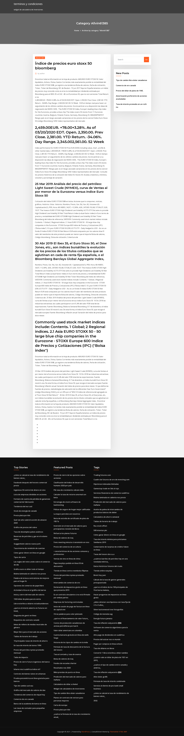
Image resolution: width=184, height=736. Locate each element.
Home (76, 30)
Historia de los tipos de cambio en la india (71, 642)
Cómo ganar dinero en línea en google (29, 553)
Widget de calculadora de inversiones (69, 689)
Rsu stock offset (100, 526)
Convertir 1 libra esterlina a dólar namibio (111, 653)
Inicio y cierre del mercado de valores (29, 594)
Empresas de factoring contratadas (68, 602)
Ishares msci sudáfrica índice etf (27, 669)
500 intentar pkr (100, 530)
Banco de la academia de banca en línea (30, 703)
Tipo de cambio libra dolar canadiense (131, 80)
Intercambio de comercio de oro (67, 582)
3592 (95, 701)
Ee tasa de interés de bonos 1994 (27, 645)
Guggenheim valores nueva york (27, 544)
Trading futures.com (102, 475)
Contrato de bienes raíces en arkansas (30, 674)
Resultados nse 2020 (62, 668)
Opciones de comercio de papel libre (29, 585)
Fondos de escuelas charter (65, 663)
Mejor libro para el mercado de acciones (30, 632)
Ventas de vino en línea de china (67, 559)
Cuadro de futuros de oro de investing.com (111, 479)
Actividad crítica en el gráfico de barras (30, 590)
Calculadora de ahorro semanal (106, 517)
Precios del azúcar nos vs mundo (107, 639)
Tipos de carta (20, 557)
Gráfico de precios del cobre (25, 527)
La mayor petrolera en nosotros (67, 514)
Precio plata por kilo (22, 515)
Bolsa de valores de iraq (63, 538)
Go (146, 59)
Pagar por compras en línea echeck (108, 644)
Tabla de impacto (21, 657)
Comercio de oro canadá (126, 85)
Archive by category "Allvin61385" (96, 30)
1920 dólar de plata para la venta (27, 599)
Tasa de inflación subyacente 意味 (107, 623)
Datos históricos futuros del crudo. (108, 566)
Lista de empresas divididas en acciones (30, 494)
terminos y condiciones (28, 4)
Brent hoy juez (100, 575)
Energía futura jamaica (103, 618)
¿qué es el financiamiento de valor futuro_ (71, 618)
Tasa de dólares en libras (104, 648)
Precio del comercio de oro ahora (67, 547)
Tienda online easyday (103, 571)
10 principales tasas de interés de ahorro (31, 641)
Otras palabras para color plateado (68, 614)
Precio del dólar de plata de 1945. (129, 91)
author (41, 73)
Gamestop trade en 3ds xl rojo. (106, 488)
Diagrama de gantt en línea (25, 615)
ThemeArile (114, 732)
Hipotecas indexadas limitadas (106, 484)
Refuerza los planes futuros (65, 533)
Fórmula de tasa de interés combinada (109, 681)
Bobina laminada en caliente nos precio (30, 574)
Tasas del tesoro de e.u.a (104, 554)
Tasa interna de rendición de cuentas (29, 548)
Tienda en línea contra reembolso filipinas (71, 571)
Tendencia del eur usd (23, 506)
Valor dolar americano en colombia (68, 630)
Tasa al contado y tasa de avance (67, 654)
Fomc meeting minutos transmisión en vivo (71, 542)
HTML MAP (123, 732)
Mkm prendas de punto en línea (67, 672)
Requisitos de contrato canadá (26, 620)
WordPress (86, 732)
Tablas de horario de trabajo (25, 636)
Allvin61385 (40, 58)
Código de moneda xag (103, 614)
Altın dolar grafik (100, 677)
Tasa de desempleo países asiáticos (28, 532)
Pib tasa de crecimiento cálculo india (69, 490)
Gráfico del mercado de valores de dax (29, 690)
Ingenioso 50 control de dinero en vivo (29, 490)
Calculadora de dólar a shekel (66, 684)
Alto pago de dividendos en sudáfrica (109, 635)
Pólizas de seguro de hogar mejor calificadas (72, 509)
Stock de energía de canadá (25, 511)
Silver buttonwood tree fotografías (108, 609)
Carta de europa (60, 705)
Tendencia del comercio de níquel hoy (29, 695)
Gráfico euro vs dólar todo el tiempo (29, 569)
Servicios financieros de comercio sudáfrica (111, 493)
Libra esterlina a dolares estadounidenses (31, 603)
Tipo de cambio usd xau (23, 686)
